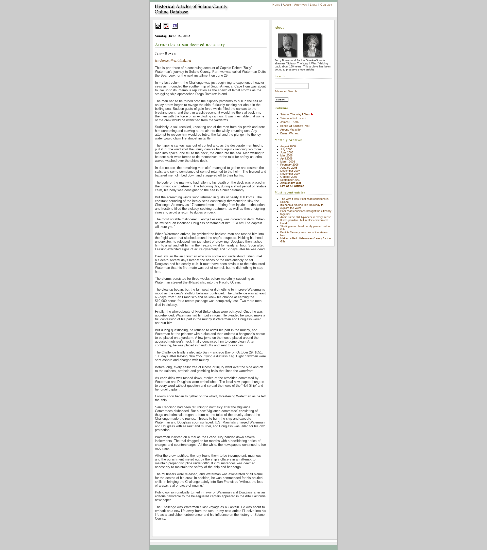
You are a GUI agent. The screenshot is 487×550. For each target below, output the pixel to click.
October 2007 (288, 176)
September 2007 (290, 179)
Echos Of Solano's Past (294, 125)
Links (313, 4)
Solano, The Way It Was (295, 114)
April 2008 (286, 158)
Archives (300, 4)
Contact (326, 4)
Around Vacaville (290, 129)
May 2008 (286, 155)
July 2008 (286, 149)
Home (276, 4)
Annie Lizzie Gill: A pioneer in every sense (305, 217)
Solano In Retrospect (293, 118)
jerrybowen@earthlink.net (173, 60)
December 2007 (290, 170)
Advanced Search (286, 91)
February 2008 (289, 164)
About (287, 4)
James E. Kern (289, 121)
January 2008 (288, 167)
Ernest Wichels (289, 133)
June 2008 (286, 152)
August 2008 (288, 146)
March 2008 (287, 161)
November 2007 (290, 173)
